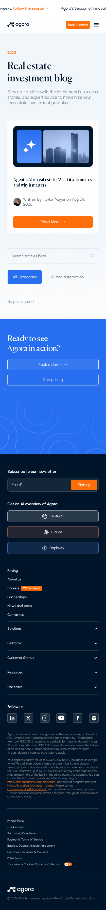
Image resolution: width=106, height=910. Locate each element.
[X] (28, 718)
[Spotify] (94, 718)
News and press (19, 606)
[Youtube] (61, 718)
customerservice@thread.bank (27, 789)
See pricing (53, 379)
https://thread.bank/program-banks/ (30, 785)
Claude (56, 532)
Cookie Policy (16, 827)
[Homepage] (18, 24)
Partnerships (17, 597)
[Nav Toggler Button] (96, 25)
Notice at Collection (47, 864)
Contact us (15, 615)
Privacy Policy (15, 820)
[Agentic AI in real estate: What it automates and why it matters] (53, 146)
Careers (13, 588)
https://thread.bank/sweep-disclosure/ (31, 782)
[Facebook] (77, 718)
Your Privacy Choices (20, 864)
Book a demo (78, 25)
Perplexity (57, 548)
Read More (50, 221)
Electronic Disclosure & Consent (27, 852)
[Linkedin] (12, 718)
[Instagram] (45, 718)
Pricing (12, 571)
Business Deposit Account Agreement (31, 845)
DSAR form (14, 858)
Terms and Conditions (21, 833)
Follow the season (26, 8)
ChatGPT (57, 516)
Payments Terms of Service (25, 839)
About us (14, 579)
